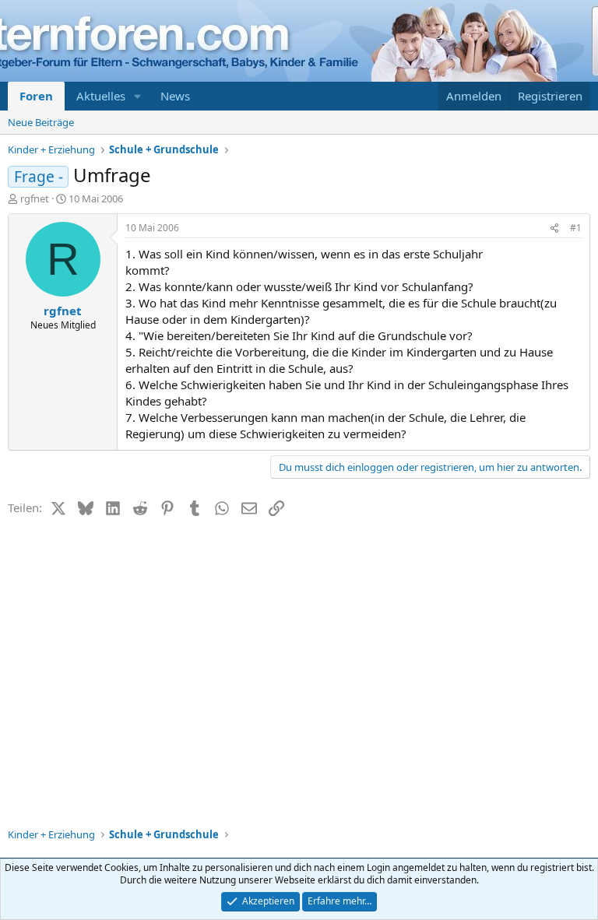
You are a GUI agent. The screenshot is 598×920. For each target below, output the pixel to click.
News (175, 96)
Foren (36, 96)
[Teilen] (554, 228)
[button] (138, 96)
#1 (576, 227)
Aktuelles (100, 96)
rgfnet (34, 198)
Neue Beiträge (41, 122)
